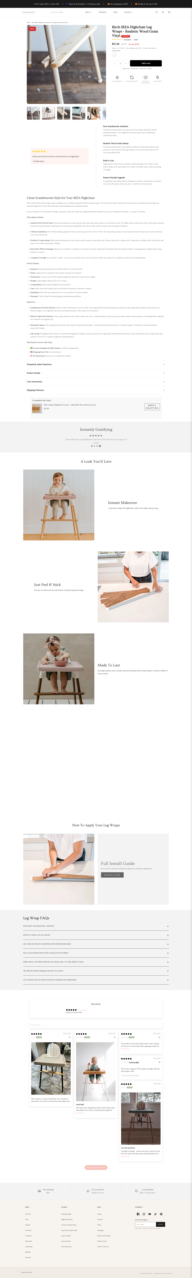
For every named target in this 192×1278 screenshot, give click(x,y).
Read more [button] (80, 1113)
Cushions (28, 1236)
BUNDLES (102, 12)
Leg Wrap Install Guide (69, 1230)
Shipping (100, 1230)
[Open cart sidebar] (169, 12)
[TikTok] (155, 1214)
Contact (100, 1219)
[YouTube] (149, 1214)
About (99, 1214)
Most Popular (66, 1241)
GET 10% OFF (96, 654)
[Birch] (114, 55)
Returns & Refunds (103, 1236)
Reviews (28, 1257)
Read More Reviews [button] (96, 1167)
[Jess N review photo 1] (141, 1118)
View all (28, 1214)
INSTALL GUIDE (112, 875)
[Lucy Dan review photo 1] (96, 1071)
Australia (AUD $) (28, 12)
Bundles (28, 1252)
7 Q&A (135, 39)
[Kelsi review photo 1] (51, 1068)
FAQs (99, 1225)
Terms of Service (103, 1247)
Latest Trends (66, 1236)
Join (160, 1224)
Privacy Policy (102, 1241)
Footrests (28, 1230)
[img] (36, 1034)
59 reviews (127, 39)
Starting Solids (66, 1214)
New (26, 1219)
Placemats (28, 1241)
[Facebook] (138, 1214)
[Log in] (163, 12)
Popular (27, 1225)
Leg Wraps (29, 1247)
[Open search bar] (157, 12)
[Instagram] (143, 1214)
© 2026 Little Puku (146, 1273)
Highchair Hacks (67, 1219)
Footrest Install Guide (68, 1225)
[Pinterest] (161, 1214)
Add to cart (146, 63)
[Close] (126, 616)
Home (28, 22)
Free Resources (66, 1247)
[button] (100, 446)
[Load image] (33, 113)
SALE (115, 12)
